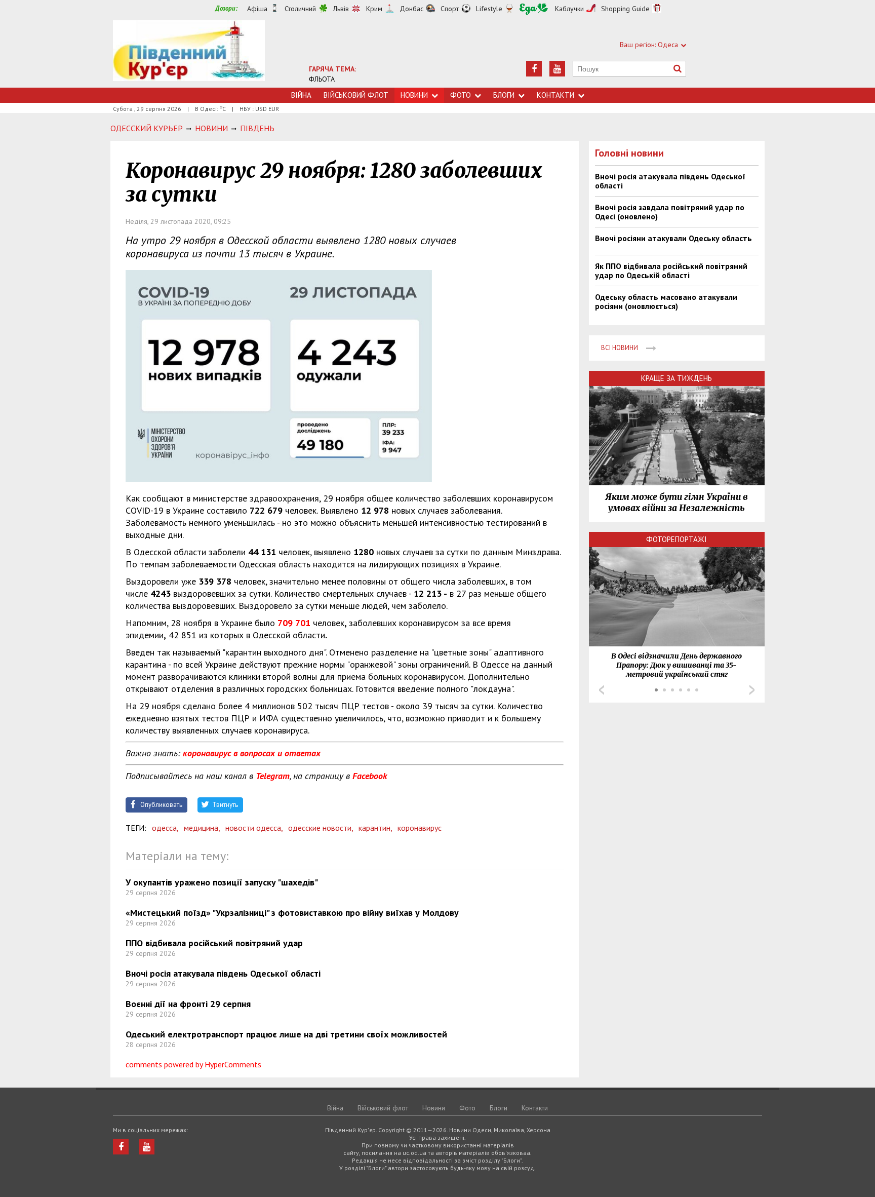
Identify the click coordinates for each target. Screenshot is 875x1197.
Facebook (369, 776)
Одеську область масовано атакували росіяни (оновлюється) (666, 301)
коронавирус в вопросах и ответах (252, 753)
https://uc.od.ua (189, 54)
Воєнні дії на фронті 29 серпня (188, 1004)
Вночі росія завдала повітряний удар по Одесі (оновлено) (669, 211)
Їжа (534, 9)
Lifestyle (489, 8)
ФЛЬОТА (322, 79)
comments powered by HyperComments (193, 1064)
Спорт (450, 8)
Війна (301, 95)
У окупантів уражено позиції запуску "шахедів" (222, 882)
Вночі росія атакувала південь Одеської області (223, 973)
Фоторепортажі (676, 539)
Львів (341, 8)
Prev (601, 690)
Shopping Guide (625, 8)
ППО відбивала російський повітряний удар (214, 943)
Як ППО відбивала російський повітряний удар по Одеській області (671, 270)
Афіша (257, 8)
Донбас (411, 8)
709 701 (293, 623)
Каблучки (569, 8)
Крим (374, 8)
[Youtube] (557, 68)
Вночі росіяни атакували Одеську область (673, 238)
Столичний (300, 8)
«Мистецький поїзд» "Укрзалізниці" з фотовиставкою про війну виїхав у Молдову (292, 912)
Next (751, 690)
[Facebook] (534, 68)
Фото (460, 95)
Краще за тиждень (676, 378)
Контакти (555, 95)
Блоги (503, 95)
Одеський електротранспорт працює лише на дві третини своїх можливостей (286, 1034)
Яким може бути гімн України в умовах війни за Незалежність (676, 502)
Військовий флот (356, 95)
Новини (414, 95)
